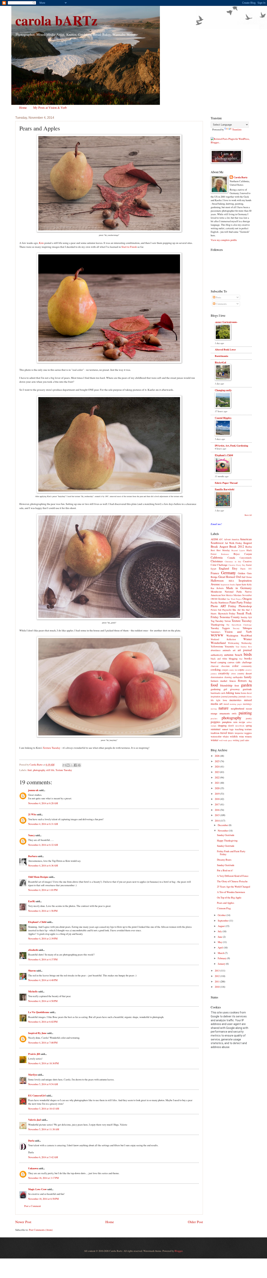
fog (250, 681)
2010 (217, 986)
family (248, 677)
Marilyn (32, 1074)
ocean (249, 708)
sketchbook (239, 725)
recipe (242, 722)
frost (237, 685)
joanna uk (33, 790)
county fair (232, 669)
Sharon (32, 970)
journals (242, 696)
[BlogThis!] (68, 765)
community (246, 666)
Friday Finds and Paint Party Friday (231, 852)
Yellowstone (217, 646)
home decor (246, 693)
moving (214, 708)
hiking (230, 693)
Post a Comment (32, 1206)
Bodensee (225, 554)
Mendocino (216, 591)
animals (227, 650)
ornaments (225, 713)
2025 (217, 761)
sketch (231, 725)
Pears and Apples (225, 903)
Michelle (33, 991)
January (222, 963)
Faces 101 (246, 568)
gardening (215, 689)
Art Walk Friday (233, 543)
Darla (31, 1140)
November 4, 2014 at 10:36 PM (43, 1063)
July (220, 931)
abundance (215, 650)
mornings (247, 703)
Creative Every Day (236, 565)
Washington (232, 635)
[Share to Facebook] (75, 765)
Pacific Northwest (220, 602)
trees (231, 733)
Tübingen (247, 628)
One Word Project (234, 599)
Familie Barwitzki (224, 489)
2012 (217, 976)
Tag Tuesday (217, 621)
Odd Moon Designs (38, 877)
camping (222, 662)
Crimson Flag (224, 908)
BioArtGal (220, 362)
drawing (228, 677)
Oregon (247, 599)
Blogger (178, 1251)
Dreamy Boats (224, 859)
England (224, 568)
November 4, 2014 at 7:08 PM (42, 1042)
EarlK (31, 901)
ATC (221, 539)
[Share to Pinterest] (79, 765)
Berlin (248, 546)
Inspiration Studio (228, 584)
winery (248, 736)
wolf (221, 740)
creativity (223, 673)
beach (238, 655)
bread (213, 662)
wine (241, 736)
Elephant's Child (37, 922)
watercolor (216, 736)
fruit (30, 770)
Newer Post (23, 1221)
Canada (231, 557)
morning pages (236, 704)
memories (235, 700)
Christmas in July (233, 561)
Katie (244, 584)
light (218, 700)
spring (249, 725)
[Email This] (64, 765)
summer (215, 729)
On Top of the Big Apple (229, 897)
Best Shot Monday (220, 550)
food (214, 685)
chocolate (225, 666)
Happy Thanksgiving (227, 840)
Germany (228, 572)
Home (23, 107)
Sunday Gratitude (225, 835)
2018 (217, 799)
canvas (231, 662)
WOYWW (217, 635)
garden (246, 685)
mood (226, 703)
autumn (228, 655)
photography (39, 770)
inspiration (215, 696)
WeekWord (246, 635)
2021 (217, 782)
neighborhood (237, 708)
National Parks (233, 591)
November (247, 595)
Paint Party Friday (240, 602)
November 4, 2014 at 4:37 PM (42, 959)
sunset (225, 729)
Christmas (217, 561)
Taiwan (227, 620)
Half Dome (247, 577)
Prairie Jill (34, 1054)
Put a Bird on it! (225, 870)
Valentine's (215, 631)
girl (225, 689)
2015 (217, 815)
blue (241, 658)
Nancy (31, 835)
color (235, 666)
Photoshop (245, 606)
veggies (248, 733)
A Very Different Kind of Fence (232, 876)
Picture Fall (216, 609)
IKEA (231, 580)
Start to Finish (129, 247)
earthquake (238, 677)
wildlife (234, 736)
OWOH (214, 598)
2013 (217, 970)
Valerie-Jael (34, 1119)
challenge (247, 662)
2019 (217, 793)
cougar (225, 669)
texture (248, 729)
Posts (218, 297)
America (235, 539)
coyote (241, 669)
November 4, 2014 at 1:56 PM (42, 911)
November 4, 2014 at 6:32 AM (43, 845)
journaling (233, 696)
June (220, 936)
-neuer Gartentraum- (226, 322)
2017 (217, 804)
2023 (217, 772)
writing (236, 740)
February (222, 958)
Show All (248, 515)
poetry (249, 718)
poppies (215, 722)
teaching (239, 729)
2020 (217, 788)
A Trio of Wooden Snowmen (231, 892)
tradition (215, 733)
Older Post (195, 1221)
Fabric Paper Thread (226, 483)
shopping (222, 725)
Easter (249, 564)
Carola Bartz (240, 177)
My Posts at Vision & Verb (50, 107)
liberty (249, 696)
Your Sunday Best (244, 646)
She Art (236, 609)
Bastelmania (221, 356)
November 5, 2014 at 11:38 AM (43, 1129)
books (248, 658)
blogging (233, 658)
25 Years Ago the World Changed (233, 886)
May (220, 942)
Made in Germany (239, 588)
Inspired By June (37, 1033)
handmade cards (218, 693)
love (225, 700)
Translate (237, 129)
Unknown (33, 1168)
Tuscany (236, 628)
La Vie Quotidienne (38, 1012)
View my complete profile (224, 240)
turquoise (239, 733)
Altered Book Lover (225, 349)
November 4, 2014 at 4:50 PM (42, 1001)
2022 (217, 777)
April (221, 947)
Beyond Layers (238, 550)
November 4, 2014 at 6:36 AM (43, 865)
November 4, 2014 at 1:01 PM (42, 890)
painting (245, 713)
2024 (217, 766)
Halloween (217, 580)
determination (217, 677)
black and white (219, 658)
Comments (221, 304)
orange (214, 713)
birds (248, 654)
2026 (217, 756)
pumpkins (227, 722)
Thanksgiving (217, 624)
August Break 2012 (231, 546)
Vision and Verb (238, 632)
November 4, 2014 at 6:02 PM (42, 1021)
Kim (41, 243)
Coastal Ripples (223, 418)
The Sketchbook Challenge (239, 624)
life (212, 700)
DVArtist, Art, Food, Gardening (231, 445)
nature (223, 708)
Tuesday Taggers (220, 628)
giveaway (235, 689)
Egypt (213, 568)
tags (231, 729)
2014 (217, 820)
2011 (217, 981)
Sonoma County (230, 617)
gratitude (247, 689)
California (217, 557)
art (234, 650)
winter (214, 740)
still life (50, 770)
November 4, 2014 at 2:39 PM (42, 938)
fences (232, 681)
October (222, 599)
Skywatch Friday (227, 613)
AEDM (214, 539)
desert (249, 673)
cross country (237, 673)
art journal (245, 650)
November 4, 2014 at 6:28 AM (43, 803)
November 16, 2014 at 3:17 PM (43, 1178)
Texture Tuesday (51, 748)
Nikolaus (237, 595)
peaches (214, 718)
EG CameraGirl (37, 1095)
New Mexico (227, 595)
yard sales (244, 740)
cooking (216, 669)
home (237, 693)
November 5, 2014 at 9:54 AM (43, 1084)
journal (224, 696)
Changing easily (223, 390)
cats (238, 662)
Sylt (250, 617)
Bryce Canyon (243, 554)
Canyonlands (246, 557)
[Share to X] (72, 765)
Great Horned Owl (229, 577)
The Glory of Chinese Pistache (232, 881)
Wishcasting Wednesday (240, 643)
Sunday (244, 617)
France (215, 573)
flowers (242, 681)
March (221, 953)
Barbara (32, 856)
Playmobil (226, 609)
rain (235, 722)
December (223, 825)
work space (227, 740)
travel (223, 733)
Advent (227, 539)
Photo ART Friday (223, 606)
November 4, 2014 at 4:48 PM (42, 980)
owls (234, 713)
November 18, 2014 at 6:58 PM (43, 1198)
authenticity (217, 655)
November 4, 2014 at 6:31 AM (43, 824)
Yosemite (229, 646)
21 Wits (32, 814)
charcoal (214, 666)
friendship (226, 685)
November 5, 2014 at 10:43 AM (43, 1108)
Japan (238, 584)
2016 (217, 810)
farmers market (219, 681)
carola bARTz (56, 20)
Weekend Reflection (223, 639)
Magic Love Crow (37, 1189)
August (221, 926)
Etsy (234, 568)
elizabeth (33, 950)
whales (226, 736)
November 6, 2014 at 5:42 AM (43, 1157)
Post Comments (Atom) (41, 1230)
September (223, 920)
